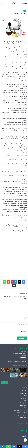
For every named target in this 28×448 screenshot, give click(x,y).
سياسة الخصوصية (23, 439)
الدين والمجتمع (22, 390)
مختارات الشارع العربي (20, 407)
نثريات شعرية (23, 417)
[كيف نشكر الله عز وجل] (5, 370)
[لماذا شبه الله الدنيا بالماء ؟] (14, 375)
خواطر (24, 395)
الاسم (25, 317)
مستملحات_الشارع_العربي (20, 410)
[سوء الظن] (14, 370)
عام (25, 10)
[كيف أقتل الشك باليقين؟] (23, 370)
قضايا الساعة (23, 405)
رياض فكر (23, 398)
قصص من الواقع (22, 402)
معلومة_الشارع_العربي (21, 412)
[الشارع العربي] (14, 3)
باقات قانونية (23, 393)
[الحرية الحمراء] (23, 375)
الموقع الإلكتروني (23, 331)
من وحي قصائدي (22, 415)
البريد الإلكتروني (23, 324)
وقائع (25, 419)
